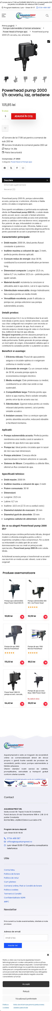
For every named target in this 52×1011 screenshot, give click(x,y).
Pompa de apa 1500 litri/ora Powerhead (35, 648)
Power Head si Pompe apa (15, 31)
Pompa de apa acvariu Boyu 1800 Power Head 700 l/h (36, 693)
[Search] (47, 15)
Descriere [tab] (8, 180)
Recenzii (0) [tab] (9, 189)
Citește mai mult (45, 704)
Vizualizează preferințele (26, 999)
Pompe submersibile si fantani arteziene (22, 28)
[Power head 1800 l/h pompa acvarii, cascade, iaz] (14, 680)
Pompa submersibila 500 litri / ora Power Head (37, 602)
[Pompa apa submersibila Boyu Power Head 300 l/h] (14, 589)
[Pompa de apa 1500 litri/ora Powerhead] (38, 635)
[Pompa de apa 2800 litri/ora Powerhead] (14, 635)
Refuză (26, 991)
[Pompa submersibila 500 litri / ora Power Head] (38, 589)
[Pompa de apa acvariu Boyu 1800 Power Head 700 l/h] (38, 680)
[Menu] (4, 15)
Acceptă (26, 984)
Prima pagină (8, 25)
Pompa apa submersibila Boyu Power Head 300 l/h (13, 602)
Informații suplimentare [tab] (15, 185)
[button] (48, 955)
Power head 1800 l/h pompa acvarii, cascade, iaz (13, 694)
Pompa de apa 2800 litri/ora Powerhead (11, 648)
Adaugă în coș (24, 116)
